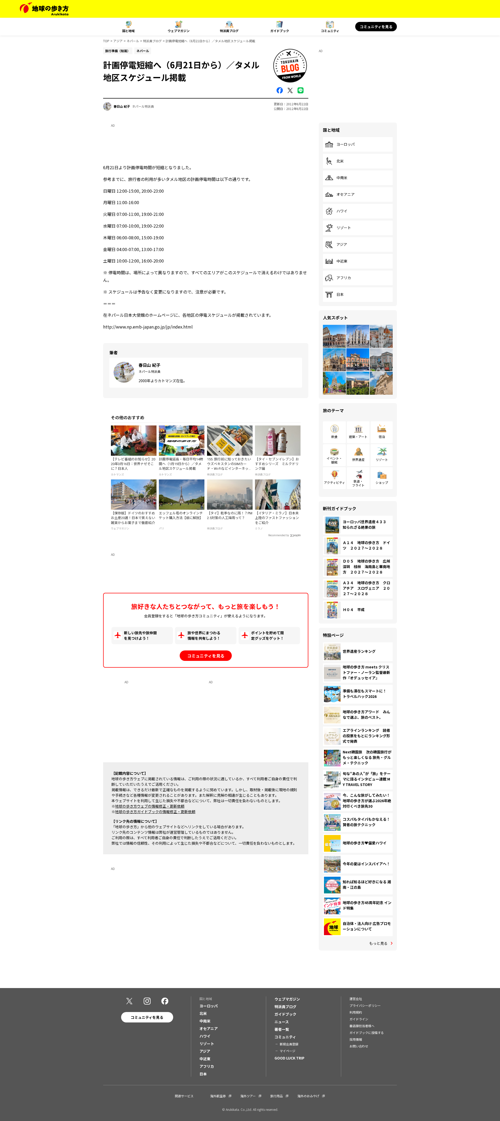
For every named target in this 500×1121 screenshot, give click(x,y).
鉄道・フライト (358, 483)
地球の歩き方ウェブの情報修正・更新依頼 (149, 806)
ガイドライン (358, 1019)
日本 (340, 295)
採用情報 (355, 1039)
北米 (340, 161)
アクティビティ (334, 482)
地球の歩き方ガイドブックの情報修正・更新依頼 (155, 811)
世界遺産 (358, 459)
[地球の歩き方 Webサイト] (44, 8)
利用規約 (355, 1012)
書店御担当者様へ (361, 1025)
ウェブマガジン (179, 30)
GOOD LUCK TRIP (289, 1058)
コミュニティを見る (376, 26)
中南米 (341, 178)
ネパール (133, 41)
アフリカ (343, 278)
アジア (118, 41)
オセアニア (345, 194)
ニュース (281, 1021)
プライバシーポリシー (365, 1005)
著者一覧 (281, 1029)
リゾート (343, 228)
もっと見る (378, 943)
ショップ (382, 482)
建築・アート (358, 436)
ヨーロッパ (345, 144)
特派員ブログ (229, 30)
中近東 (341, 261)
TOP (106, 41)
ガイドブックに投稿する (366, 1032)
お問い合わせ (358, 1046)
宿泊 (382, 436)
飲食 (334, 436)
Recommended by (278, 535)
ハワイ (341, 211)
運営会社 (355, 998)
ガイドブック (279, 30)
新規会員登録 (289, 1044)
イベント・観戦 (334, 460)
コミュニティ (330, 30)
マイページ (287, 1051)
